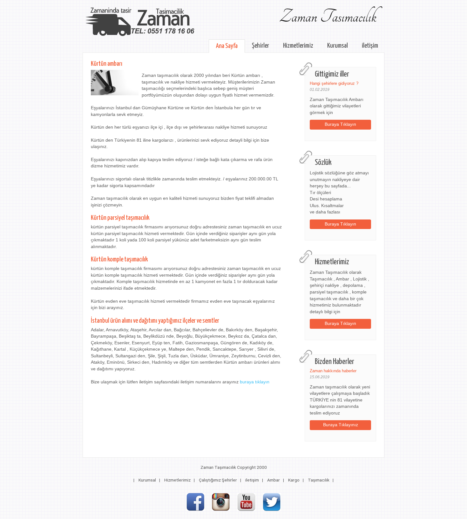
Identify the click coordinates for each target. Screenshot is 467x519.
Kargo (294, 479)
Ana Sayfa (227, 46)
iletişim (370, 46)
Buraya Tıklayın (340, 124)
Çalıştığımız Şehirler (218, 479)
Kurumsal (337, 46)
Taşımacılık (318, 479)
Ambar (273, 479)
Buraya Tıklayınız (340, 424)
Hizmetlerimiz (298, 46)
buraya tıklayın (254, 382)
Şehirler (260, 46)
